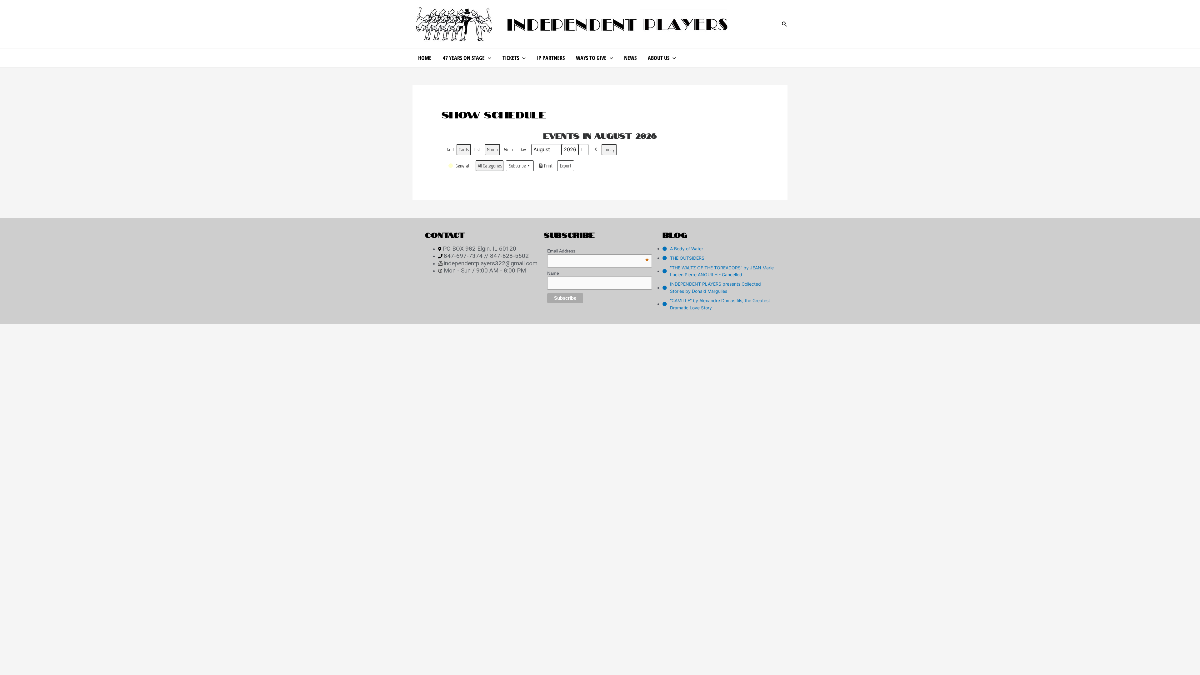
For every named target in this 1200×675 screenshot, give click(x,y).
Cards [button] (463, 151)
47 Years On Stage (464, 58)
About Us (658, 58)
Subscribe (517, 166)
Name (553, 273)
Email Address (598, 250)
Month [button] (492, 149)
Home (425, 58)
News (630, 58)
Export (565, 166)
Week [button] (508, 149)
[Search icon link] (785, 24)
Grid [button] (451, 151)
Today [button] (609, 149)
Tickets (510, 58)
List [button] (477, 151)
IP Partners (551, 58)
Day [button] (522, 149)
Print (545, 167)
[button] (596, 149)
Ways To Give (591, 58)
